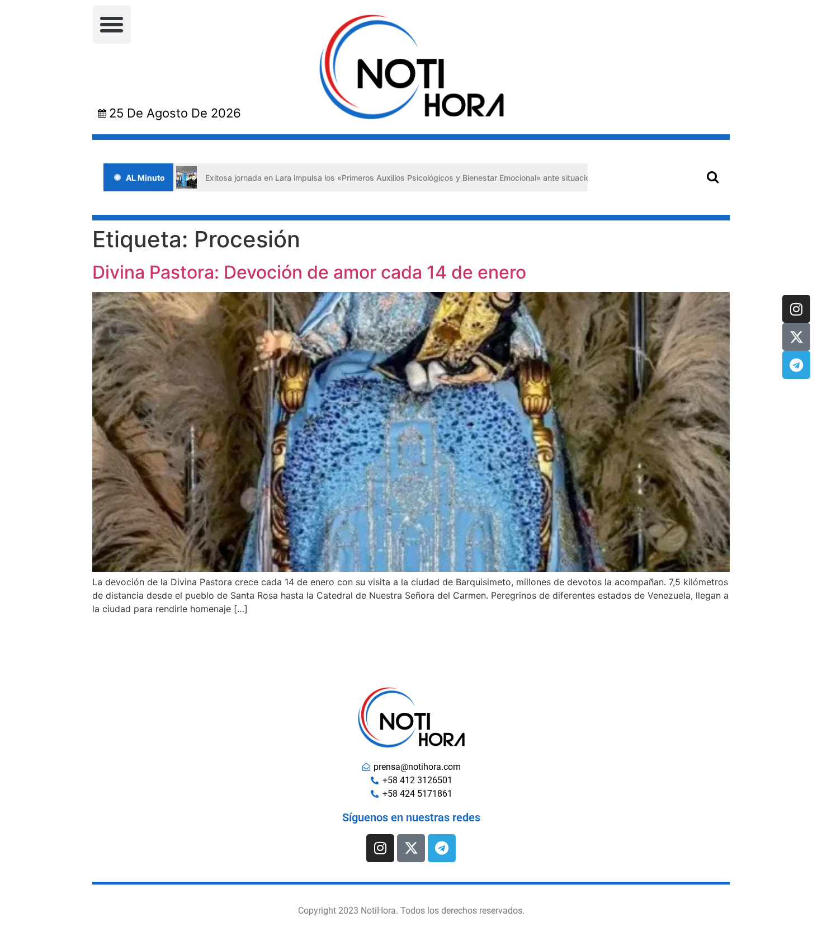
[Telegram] (796, 365)
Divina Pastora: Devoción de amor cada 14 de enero (309, 272)
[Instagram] (796, 309)
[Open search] (713, 176)
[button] (112, 25)
